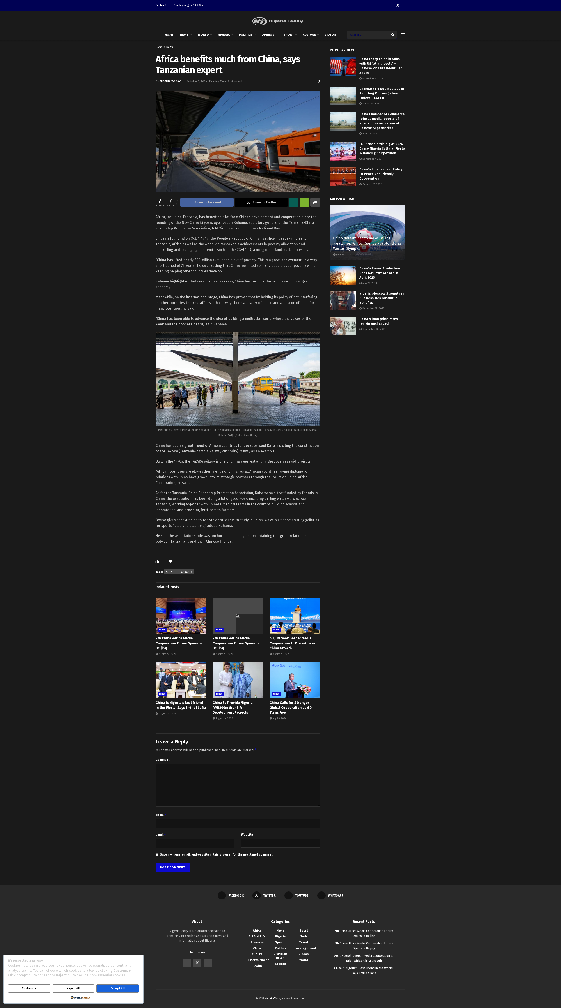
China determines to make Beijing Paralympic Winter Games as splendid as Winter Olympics (367, 243)
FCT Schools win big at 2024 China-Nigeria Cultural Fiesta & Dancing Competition (382, 148)
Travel (303, 942)
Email (161, 835)
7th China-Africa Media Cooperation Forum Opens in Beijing (179, 643)
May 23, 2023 (369, 283)
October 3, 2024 (197, 81)
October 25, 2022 (372, 184)
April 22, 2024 (370, 133)
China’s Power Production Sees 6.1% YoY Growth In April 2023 (379, 272)
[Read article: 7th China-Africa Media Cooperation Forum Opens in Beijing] (181, 616)
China (257, 948)
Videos (330, 35)
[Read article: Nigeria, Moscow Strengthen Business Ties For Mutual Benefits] (343, 300)
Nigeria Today (170, 81)
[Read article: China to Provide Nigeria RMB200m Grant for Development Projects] (238, 680)
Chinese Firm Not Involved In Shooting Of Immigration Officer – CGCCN (381, 93)
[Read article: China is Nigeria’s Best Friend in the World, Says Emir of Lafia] (181, 680)
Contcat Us (162, 5)
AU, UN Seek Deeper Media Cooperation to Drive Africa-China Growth (292, 643)
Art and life (257, 936)
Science (280, 964)
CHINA (170, 571)
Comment (164, 759)
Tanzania (185, 571)
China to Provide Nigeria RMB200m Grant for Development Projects (232, 708)
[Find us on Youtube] (208, 963)
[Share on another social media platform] (315, 202)
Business (257, 942)
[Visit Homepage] (277, 21)
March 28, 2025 (370, 103)
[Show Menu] (403, 34)
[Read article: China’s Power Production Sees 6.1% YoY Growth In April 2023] (343, 275)
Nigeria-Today (273, 998)
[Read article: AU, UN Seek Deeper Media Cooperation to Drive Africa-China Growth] (295, 616)
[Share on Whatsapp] (293, 202)
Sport (288, 35)
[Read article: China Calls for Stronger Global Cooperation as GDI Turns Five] (295, 680)
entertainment (258, 960)
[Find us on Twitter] (397, 5)
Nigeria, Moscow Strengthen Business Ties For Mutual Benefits (381, 298)
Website (247, 835)
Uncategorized (305, 948)
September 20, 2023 (373, 329)
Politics (245, 35)
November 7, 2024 (372, 158)
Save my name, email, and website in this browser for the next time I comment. (216, 854)
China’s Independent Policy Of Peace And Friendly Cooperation (380, 173)
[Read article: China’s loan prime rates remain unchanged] (343, 326)
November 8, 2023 (372, 78)
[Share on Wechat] (304, 202)
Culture (309, 35)
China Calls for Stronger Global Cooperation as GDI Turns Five (291, 708)
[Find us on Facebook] (187, 963)
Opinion (267, 35)
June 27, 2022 (343, 254)
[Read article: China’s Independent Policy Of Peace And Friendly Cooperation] (343, 176)
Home (169, 35)
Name (161, 815)
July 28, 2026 (279, 718)
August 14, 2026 (167, 713)
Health (257, 966)
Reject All (73, 988)
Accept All (117, 988)
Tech (303, 936)
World (203, 35)
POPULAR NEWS (280, 956)
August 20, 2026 (167, 654)
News (184, 35)
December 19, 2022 (373, 308)
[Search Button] (393, 35)
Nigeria (224, 35)
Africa (257, 930)
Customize (29, 988)
